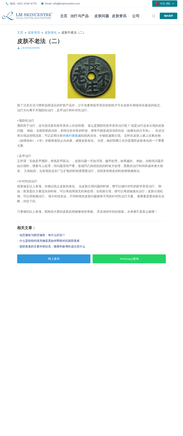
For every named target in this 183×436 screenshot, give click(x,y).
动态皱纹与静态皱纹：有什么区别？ (42, 235)
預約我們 (168, 15)
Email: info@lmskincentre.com (62, 3)
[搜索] (153, 16)
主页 (64, 16)
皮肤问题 (101, 16)
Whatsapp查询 (129, 258)
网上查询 (54, 258)
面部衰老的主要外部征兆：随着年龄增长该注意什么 (52, 246)
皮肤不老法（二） (40, 41)
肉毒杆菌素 (70, 135)
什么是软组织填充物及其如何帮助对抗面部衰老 (49, 240)
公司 (136, 16)
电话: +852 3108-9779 (23, 3)
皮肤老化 (51, 32)
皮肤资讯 (119, 16)
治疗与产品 (79, 16)
